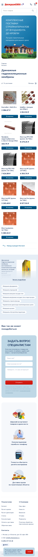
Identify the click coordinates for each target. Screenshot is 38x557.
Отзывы (21, 516)
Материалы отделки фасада (11, 301)
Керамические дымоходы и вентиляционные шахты (18, 305)
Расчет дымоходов (7, 513)
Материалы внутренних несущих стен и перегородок (18, 297)
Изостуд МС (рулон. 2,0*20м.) (27, 170)
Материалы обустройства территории (14, 312)
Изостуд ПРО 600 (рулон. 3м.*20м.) (26, 138)
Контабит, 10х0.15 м (8, 107)
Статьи (3, 516)
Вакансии (22, 513)
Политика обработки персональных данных (26, 523)
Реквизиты (22, 519)
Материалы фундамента (10, 286)
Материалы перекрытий (10, 290)
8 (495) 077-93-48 (7, 541)
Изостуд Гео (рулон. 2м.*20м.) (27, 199)
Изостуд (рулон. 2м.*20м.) (7, 229)
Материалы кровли (8, 308)
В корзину (9, 116)
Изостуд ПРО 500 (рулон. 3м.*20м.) (7, 170)
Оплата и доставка (7, 522)
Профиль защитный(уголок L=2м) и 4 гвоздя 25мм (9, 139)
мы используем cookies (15, 554)
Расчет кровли (6, 509)
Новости (21, 509)
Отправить (19, 382)
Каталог (4, 506)
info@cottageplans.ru (12, 538)
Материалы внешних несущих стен (13, 294)
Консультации (6, 519)
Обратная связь (6, 525)
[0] (35, 5)
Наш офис (22, 506)
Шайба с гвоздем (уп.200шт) (26, 108)
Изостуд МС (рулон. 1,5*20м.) (8, 199)
